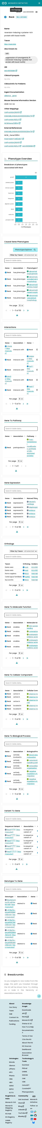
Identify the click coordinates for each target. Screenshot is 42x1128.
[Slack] (35, 1111)
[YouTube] (35, 1119)
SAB (10, 1014)
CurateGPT (26, 1088)
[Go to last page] (27, 310)
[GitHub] (35, 1115)
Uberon (12, 1065)
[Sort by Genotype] (14, 896)
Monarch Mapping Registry (8, 1108)
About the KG (27, 1043)
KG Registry (10, 1117)
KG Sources (26, 1046)
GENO (11, 1086)
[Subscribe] (32, 1111)
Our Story (13, 1007)
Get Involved (23, 1099)
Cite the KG (26, 1039)
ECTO (11, 1092)
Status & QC (27, 1024)
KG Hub (8, 1114)
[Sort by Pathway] (35, 436)
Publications (14, 1021)
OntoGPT (25, 1085)
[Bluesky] (33, 1122)
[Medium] (31, 1115)
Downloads (26, 1010)
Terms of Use (27, 1036)
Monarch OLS (10, 1102)
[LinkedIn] (32, 1119)
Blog (20, 1106)
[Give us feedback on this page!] (39, 996)
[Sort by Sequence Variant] (21, 826)
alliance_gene (10, 95)
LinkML (24, 1072)
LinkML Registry (8, 1121)
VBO (10, 1082)
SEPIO (11, 1089)
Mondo (12, 1062)
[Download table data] (16, 315)
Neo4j (24, 1017)
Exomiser (25, 1065)
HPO (10, 1072)
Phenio (12, 1076)
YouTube (22, 1113)
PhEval (24, 1068)
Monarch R (26, 1020)
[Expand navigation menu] (39, 3)
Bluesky (21, 1116)
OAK (23, 1078)
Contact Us (13, 1017)
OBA (10, 1079)
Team (11, 1011)
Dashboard (26, 1049)
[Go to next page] (23, 310)
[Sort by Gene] (10, 268)
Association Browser (27, 1054)
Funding (12, 1024)
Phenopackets (28, 1092)
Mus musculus (10, 44)
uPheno (12, 1069)
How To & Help (28, 1027)
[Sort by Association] (24, 268)
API (23, 1013)
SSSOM (25, 1075)
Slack (20, 1103)
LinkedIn (21, 1110)
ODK (23, 1082)
